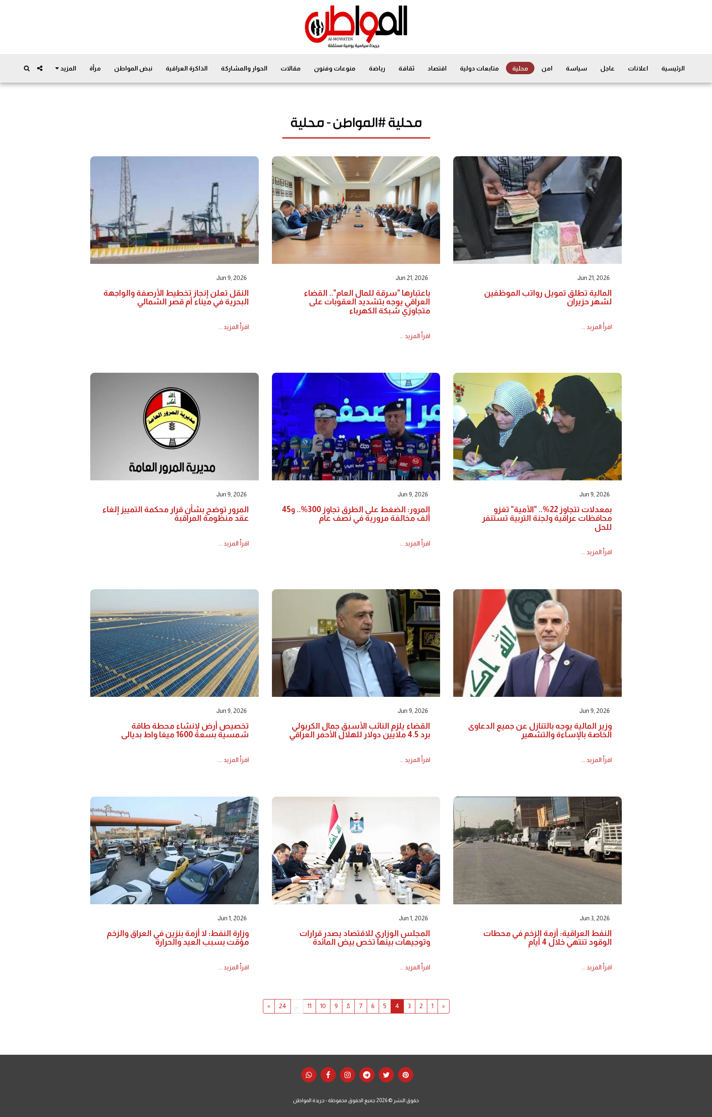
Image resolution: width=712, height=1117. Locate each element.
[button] (40, 68)
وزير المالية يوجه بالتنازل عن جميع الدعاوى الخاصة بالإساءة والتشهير (540, 730)
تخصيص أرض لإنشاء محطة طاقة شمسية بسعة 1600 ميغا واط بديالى (185, 730)
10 (323, 1005)
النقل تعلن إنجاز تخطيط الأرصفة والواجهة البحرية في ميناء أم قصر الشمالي (176, 297)
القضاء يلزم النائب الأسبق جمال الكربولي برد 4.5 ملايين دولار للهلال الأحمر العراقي (359, 730)
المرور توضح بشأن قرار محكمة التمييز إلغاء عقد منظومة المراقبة (175, 514)
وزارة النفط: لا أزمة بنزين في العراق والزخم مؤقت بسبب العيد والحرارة (178, 938)
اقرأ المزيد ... (596, 326)
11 (309, 1005)
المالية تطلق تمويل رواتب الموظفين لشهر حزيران (548, 297)
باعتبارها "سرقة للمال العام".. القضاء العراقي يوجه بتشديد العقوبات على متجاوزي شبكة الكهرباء (367, 301)
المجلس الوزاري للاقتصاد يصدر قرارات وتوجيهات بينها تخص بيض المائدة (365, 938)
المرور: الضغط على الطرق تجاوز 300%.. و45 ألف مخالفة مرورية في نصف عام (356, 514)
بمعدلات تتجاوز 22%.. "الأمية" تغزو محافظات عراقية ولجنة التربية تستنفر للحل (547, 518)
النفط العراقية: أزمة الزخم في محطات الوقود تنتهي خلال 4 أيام (547, 938)
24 (282, 1005)
